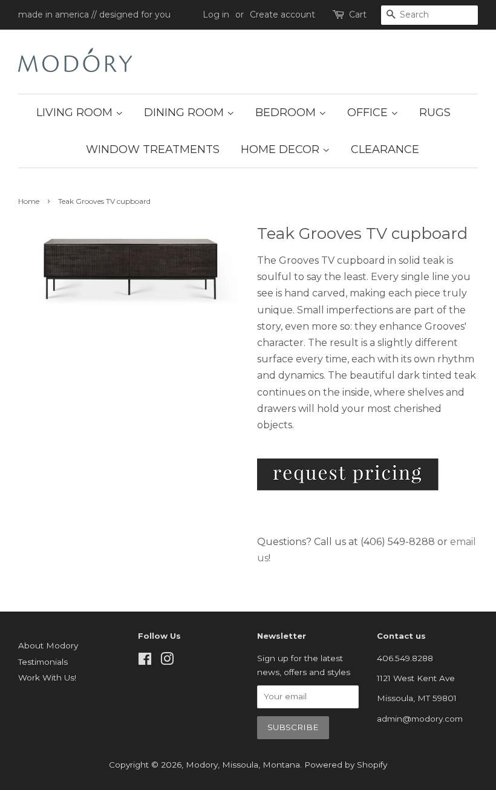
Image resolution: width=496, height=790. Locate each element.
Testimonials (43, 662)
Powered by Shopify (345, 764)
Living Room (76, 112)
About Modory (48, 645)
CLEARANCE (385, 149)
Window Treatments (153, 149)
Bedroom (287, 112)
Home (28, 201)
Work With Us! (47, 677)
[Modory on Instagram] (167, 661)
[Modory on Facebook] (145, 661)
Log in (216, 14)
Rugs (435, 112)
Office (369, 112)
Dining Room (185, 112)
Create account (282, 14)
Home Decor (281, 149)
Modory (202, 764)
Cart (358, 14)
